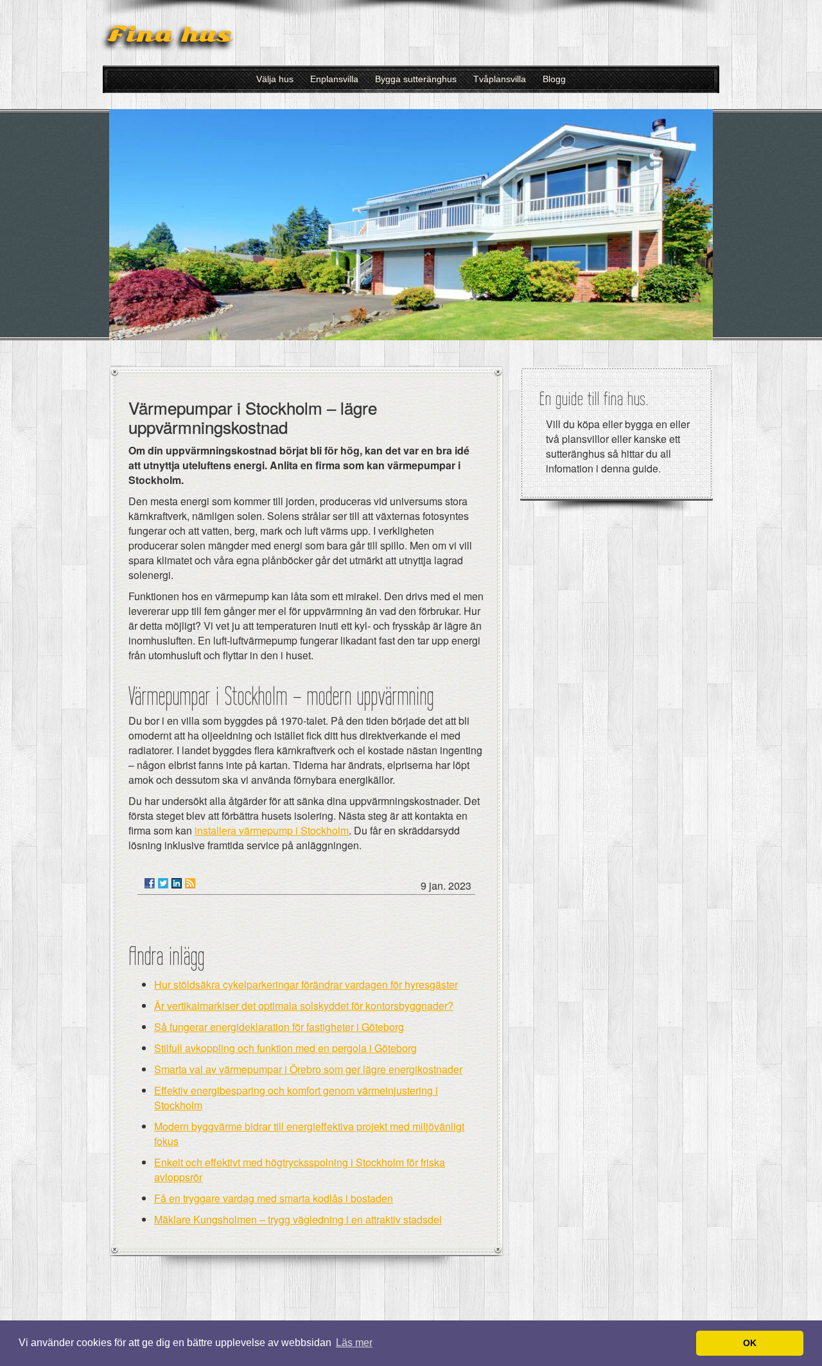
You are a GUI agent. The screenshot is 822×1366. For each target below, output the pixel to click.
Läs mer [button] (354, 1342)
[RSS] (190, 883)
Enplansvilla (334, 79)
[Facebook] (149, 883)
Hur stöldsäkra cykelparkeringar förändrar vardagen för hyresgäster (306, 984)
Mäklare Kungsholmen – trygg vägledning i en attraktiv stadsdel (298, 1219)
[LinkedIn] (176, 883)
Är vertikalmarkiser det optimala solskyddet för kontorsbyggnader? (303, 1005)
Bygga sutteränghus (416, 79)
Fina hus (169, 34)
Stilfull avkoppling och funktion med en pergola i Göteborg (285, 1048)
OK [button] (749, 1343)
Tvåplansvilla (499, 79)
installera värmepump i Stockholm (272, 830)
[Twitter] (163, 883)
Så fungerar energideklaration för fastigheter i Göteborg (279, 1026)
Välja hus (274, 79)
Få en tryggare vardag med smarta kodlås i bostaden (273, 1198)
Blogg (554, 79)
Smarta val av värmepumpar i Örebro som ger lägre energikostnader (308, 1069)
